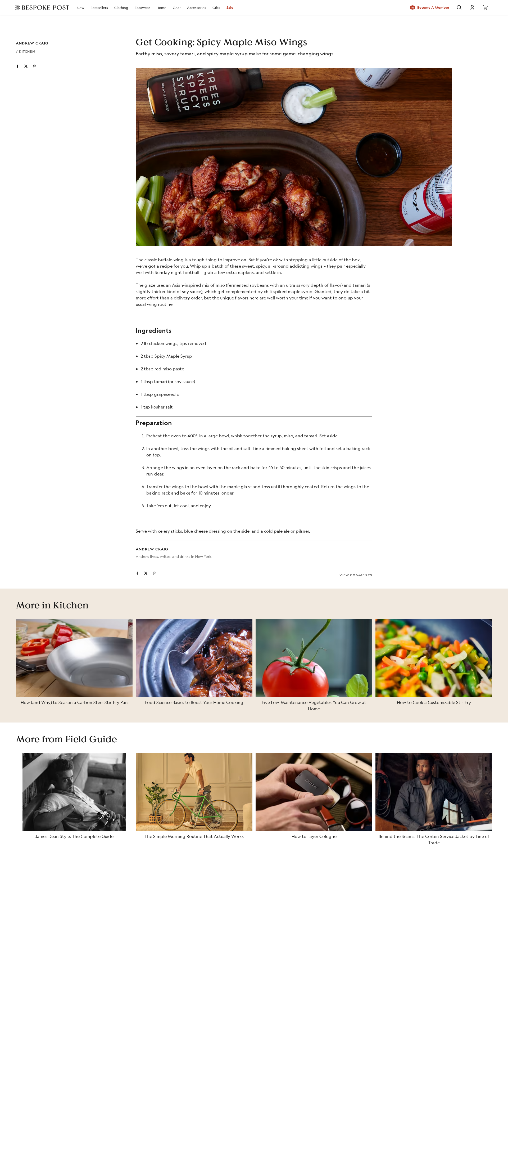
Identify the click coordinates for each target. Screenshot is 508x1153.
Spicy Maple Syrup (173, 356)
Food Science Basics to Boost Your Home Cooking (194, 702)
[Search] (459, 7)
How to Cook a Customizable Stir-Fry (434, 702)
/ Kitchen (25, 51)
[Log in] (472, 7)
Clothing (121, 7)
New (80, 7)
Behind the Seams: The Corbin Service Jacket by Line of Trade (434, 839)
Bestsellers (99, 7)
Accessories (196, 7)
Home (161, 7)
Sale (229, 7)
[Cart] (485, 7)
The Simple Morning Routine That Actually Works (194, 836)
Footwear (142, 7)
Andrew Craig (32, 43)
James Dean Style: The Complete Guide (74, 836)
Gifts (216, 7)
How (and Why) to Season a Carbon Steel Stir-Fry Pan (74, 702)
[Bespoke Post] (40, 7)
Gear (177, 7)
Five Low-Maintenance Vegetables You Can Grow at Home (314, 705)
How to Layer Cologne (314, 836)
